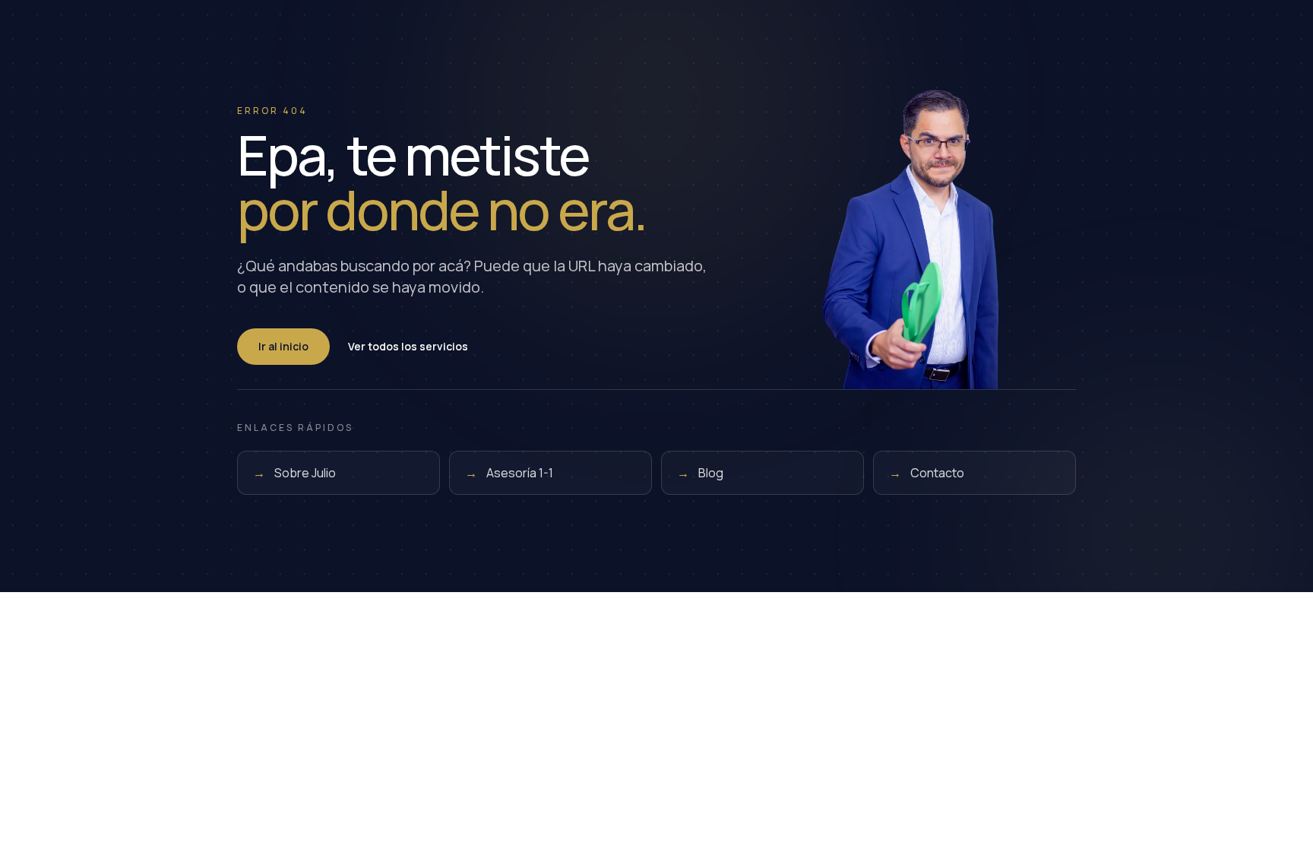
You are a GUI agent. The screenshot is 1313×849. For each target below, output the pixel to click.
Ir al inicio (283, 346)
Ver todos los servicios (408, 346)
